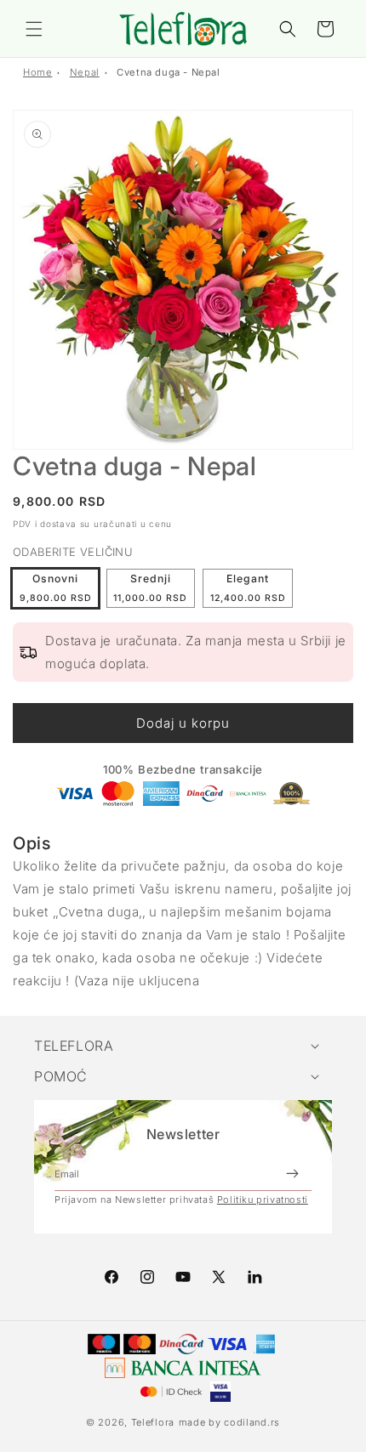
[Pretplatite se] (292, 1174)
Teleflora (152, 1422)
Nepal (85, 72)
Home (37, 72)
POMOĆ (61, 1076)
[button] (34, 29)
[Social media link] (254, 1277)
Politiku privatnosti (262, 1199)
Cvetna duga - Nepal (168, 72)
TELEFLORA (73, 1045)
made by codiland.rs (229, 1422)
